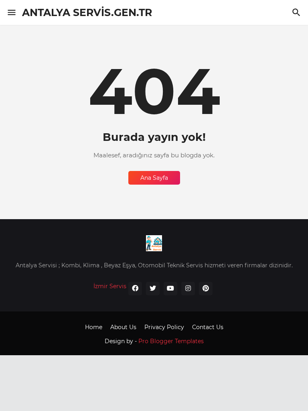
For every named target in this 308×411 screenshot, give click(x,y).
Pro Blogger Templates (171, 341)
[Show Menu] (11, 12)
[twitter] (153, 288)
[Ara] (297, 12)
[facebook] (135, 288)
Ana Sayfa (154, 177)
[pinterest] (206, 288)
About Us (123, 327)
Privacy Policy (164, 327)
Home (93, 327)
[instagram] (188, 288)
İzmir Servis (109, 286)
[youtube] (170, 288)
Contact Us (207, 327)
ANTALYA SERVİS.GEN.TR (87, 12)
